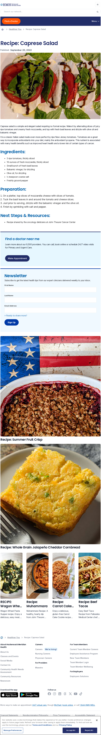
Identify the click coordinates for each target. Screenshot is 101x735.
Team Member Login (79, 662)
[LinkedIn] (59, 693)
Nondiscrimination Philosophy (35, 715)
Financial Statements (9, 715)
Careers (38, 649)
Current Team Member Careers (84, 649)
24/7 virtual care (39, 705)
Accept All (70, 730)
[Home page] (2, 29)
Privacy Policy (65, 725)
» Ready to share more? (15, 315)
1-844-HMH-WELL (87, 705)
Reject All (89, 730)
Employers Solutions (79, 676)
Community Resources (10, 676)
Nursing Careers (42, 654)
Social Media (6, 661)
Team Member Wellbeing (81, 667)
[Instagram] (54, 693)
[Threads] (65, 693)
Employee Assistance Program (84, 654)
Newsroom (5, 681)
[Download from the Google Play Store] (29, 694)
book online (67, 705)
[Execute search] (98, 11)
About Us (4, 652)
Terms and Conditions (42, 725)
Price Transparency (61, 715)
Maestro (39, 667)
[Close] (97, 720)
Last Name (8, 296)
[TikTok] (80, 693)
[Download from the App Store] (9, 694)
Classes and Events (9, 656)
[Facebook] (49, 693)
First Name (9, 285)
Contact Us (5, 665)
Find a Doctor (11, 21)
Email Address (10, 306)
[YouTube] (75, 693)
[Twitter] (70, 693)
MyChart (57, 705)
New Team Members (79, 658)
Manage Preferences (13, 730)
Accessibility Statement (85, 715)
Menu (94, 21)
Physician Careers (43, 658)
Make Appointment (17, 258)
